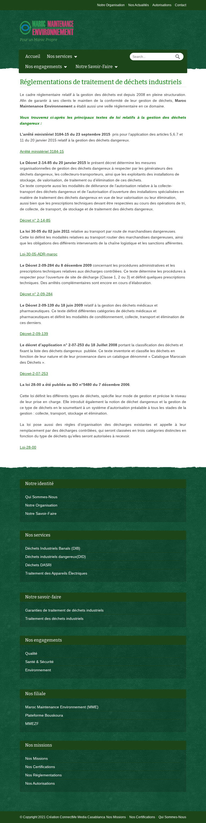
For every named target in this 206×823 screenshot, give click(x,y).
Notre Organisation (41, 505)
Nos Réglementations (43, 775)
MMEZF (32, 723)
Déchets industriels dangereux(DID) (55, 556)
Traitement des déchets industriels (54, 618)
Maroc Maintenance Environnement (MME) (61, 707)
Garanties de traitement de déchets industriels (64, 610)
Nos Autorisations (40, 783)
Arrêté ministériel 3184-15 (42, 151)
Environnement (38, 670)
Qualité (31, 653)
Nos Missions (36, 758)
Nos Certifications (40, 767)
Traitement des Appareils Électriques (56, 573)
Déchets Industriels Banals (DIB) (52, 548)
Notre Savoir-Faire (41, 513)
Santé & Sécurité (39, 662)
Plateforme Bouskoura (44, 715)
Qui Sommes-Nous (41, 497)
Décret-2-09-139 (34, 334)
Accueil (32, 56)
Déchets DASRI (38, 565)
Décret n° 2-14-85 (35, 220)
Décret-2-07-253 (34, 373)
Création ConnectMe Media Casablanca (75, 817)
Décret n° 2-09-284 (36, 294)
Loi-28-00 (28, 447)
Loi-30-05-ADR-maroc (38, 254)
